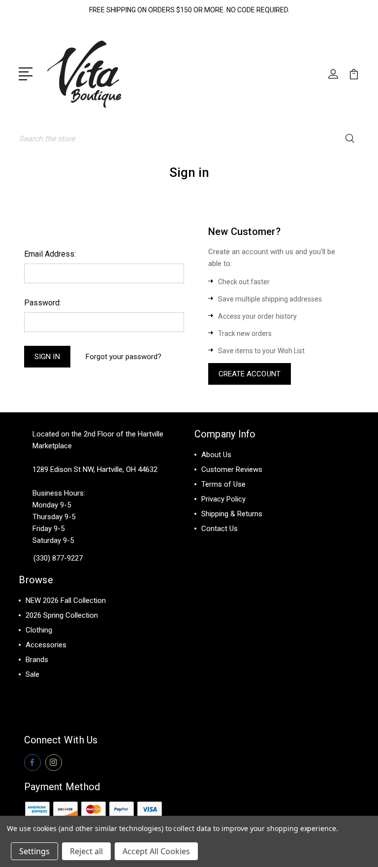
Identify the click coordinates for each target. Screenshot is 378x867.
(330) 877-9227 (58, 558)
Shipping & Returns (231, 513)
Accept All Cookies (156, 851)
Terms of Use (223, 484)
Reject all (86, 851)
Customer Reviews (231, 469)
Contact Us (219, 528)
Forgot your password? (123, 356)
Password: (42, 302)
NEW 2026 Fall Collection (66, 600)
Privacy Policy (223, 499)
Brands (37, 659)
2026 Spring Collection (62, 615)
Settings (34, 851)
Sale (32, 674)
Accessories (46, 644)
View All (39, 689)
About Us (216, 454)
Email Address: (50, 254)
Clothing (39, 630)
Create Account (250, 373)
